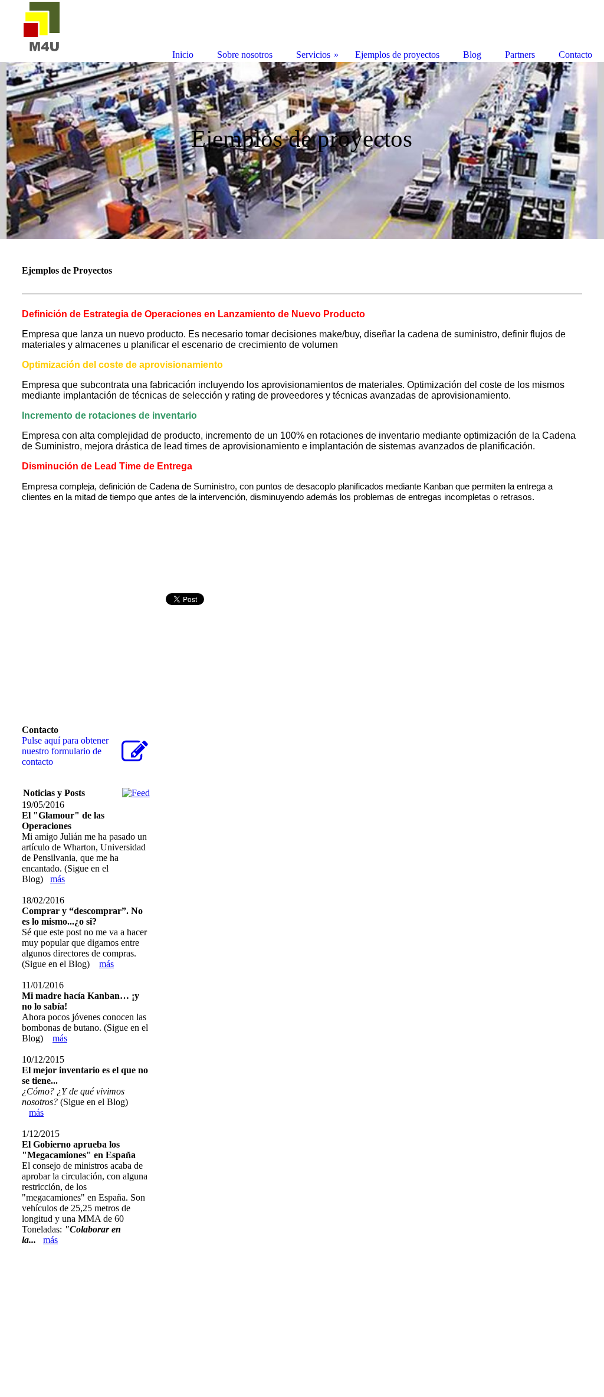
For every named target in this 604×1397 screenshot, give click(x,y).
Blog (472, 55)
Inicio (182, 55)
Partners (520, 55)
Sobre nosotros (245, 55)
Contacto (575, 55)
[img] (302, 150)
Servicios (313, 55)
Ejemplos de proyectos (397, 55)
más (57, 879)
